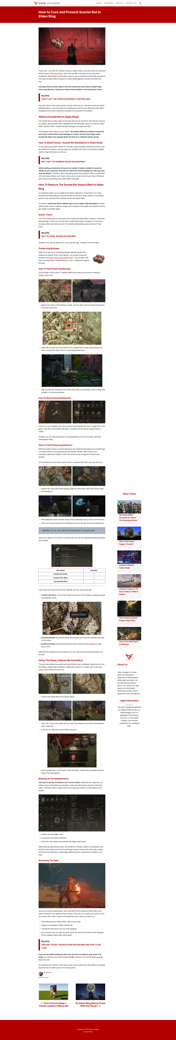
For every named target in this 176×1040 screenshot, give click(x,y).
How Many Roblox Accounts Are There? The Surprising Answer (128, 517)
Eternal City (93, 644)
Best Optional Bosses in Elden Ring (58, 236)
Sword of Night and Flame (53, 73)
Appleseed (48, 972)
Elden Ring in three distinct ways (61, 258)
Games (46, 977)
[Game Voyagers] (49, 3)
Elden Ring (48, 147)
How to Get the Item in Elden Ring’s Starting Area (65, 99)
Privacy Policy (88, 1031)
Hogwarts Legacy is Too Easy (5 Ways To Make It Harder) (129, 591)
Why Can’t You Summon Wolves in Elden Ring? (63, 162)
